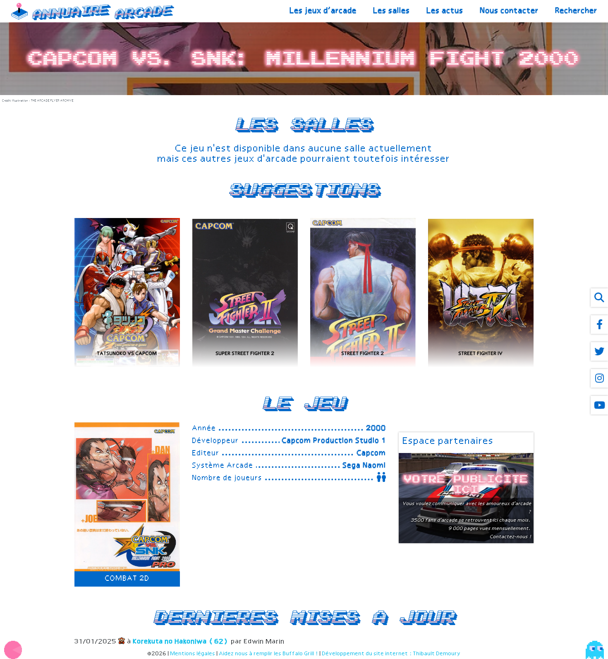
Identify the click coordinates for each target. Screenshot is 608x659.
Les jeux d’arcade (323, 11)
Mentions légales (192, 654)
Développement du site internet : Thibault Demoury (391, 654)
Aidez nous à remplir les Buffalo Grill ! (268, 654)
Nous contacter (509, 11)
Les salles (391, 11)
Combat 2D (127, 578)
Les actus (445, 11)
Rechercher (576, 11)
